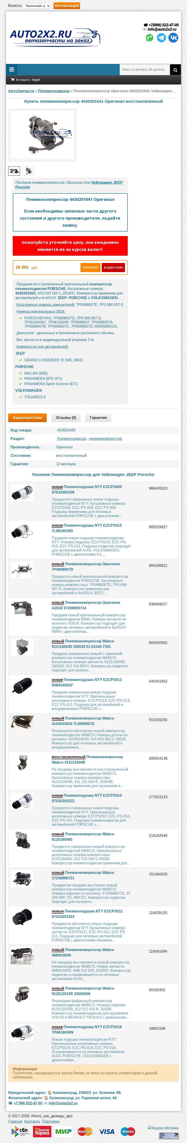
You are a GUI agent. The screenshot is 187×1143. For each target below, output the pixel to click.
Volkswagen (101, 182)
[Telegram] (161, 42)
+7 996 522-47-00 (28, 1103)
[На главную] (54, 37)
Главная (15, 1121)
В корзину (90, 267)
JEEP (118, 182)
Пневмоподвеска (71, 439)
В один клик (113, 267)
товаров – (28, 80)
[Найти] (175, 69)
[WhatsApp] (149, 42)
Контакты (32, 1121)
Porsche (22, 187)
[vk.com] (173, 42)
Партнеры (51, 1121)
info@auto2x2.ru (162, 29)
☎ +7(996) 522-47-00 (160, 25)
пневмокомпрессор (105, 439)
